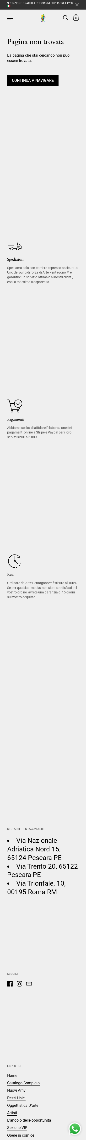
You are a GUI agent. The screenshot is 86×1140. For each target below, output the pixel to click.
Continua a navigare (33, 80)
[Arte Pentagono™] (43, 18)
